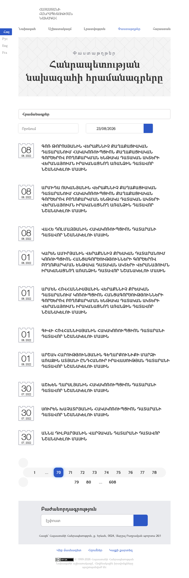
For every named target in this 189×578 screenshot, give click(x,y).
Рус (5, 38)
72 (82, 472)
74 (106, 472)
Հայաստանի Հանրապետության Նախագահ (56, 13)
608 (112, 482)
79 (76, 482)
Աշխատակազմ (59, 29)
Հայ (6, 31)
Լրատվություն (94, 29)
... (91, 128)
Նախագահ (27, 29)
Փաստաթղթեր (129, 29)
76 (130, 472)
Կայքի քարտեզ (121, 550)
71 (70, 472)
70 (58, 472)
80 (88, 482)
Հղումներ (95, 550)
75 (118, 472)
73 (94, 472)
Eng (5, 45)
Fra (4, 52)
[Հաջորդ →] (23, 482)
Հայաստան (162, 29)
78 (154, 472)
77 (142, 472)
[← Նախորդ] (23, 463)
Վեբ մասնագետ (68, 550)
